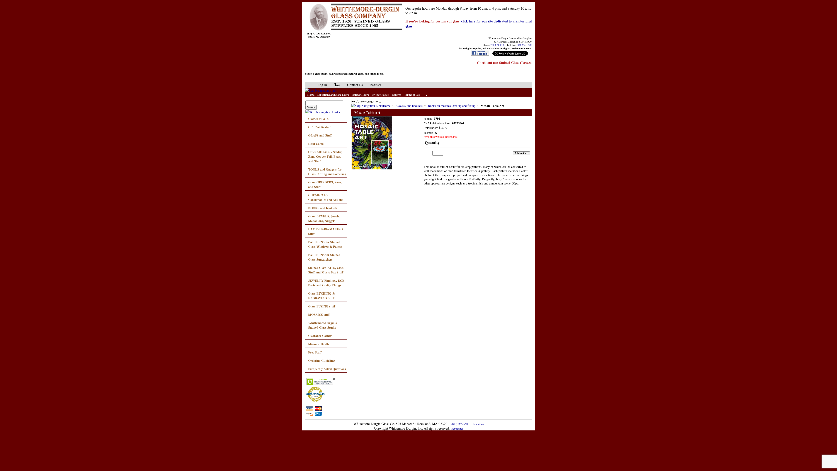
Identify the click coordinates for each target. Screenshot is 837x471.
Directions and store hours (333, 95)
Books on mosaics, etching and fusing (451, 106)
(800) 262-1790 (459, 424)
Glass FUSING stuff (321, 306)
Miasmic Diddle (318, 344)
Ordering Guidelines (321, 360)
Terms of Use (412, 95)
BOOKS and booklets (322, 208)
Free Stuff (315, 352)
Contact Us (355, 84)
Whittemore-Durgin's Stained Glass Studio (322, 325)
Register (375, 84)
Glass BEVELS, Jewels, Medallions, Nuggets (324, 218)
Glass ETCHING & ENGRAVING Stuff (321, 295)
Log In (322, 84)
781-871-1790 (497, 44)
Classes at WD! (318, 118)
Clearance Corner (320, 335)
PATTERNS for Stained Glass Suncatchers (324, 257)
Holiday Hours (360, 95)
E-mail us (478, 424)
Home (311, 95)
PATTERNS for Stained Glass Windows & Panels (325, 244)
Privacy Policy (380, 95)
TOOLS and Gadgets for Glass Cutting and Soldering (327, 171)
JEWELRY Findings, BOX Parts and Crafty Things (326, 282)
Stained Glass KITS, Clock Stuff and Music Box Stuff (326, 270)
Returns (396, 95)
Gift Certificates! (319, 127)
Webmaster (457, 428)
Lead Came (315, 143)
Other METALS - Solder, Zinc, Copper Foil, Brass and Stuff (325, 156)
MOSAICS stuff (319, 314)
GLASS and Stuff (320, 135)
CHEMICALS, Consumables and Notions (325, 197)
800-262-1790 (524, 44)
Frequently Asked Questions (327, 369)
